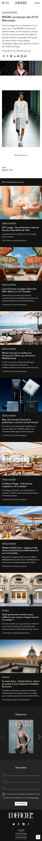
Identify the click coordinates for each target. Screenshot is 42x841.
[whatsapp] (22, 56)
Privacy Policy (34, 798)
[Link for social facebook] (18, 825)
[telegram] (25, 56)
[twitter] (18, 56)
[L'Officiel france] (21, 3)
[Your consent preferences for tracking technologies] (38, 837)
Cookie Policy (21, 837)
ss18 (11, 170)
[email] (4, 56)
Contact (21, 830)
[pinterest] (11, 56)
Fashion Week (9, 12)
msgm (5, 170)
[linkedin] (14, 56)
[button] (37, 118)
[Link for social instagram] (23, 825)
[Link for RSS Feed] (28, 824)
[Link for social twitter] (14, 825)
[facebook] (7, 56)
